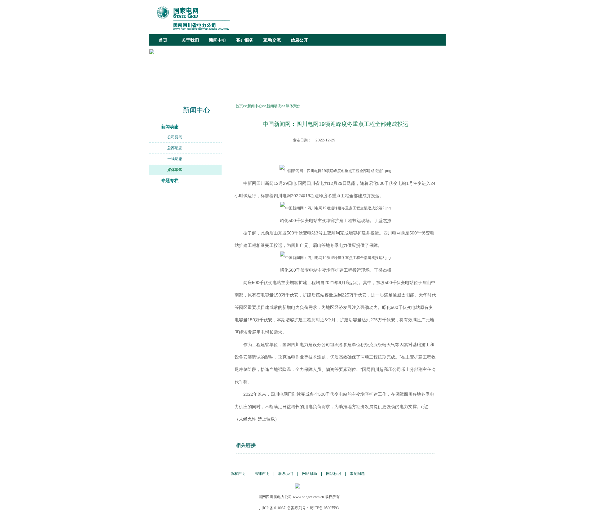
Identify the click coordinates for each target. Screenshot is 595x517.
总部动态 (174, 148)
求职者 (397, 12)
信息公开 (299, 40)
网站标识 (333, 473)
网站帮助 (309, 473)
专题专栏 (169, 180)
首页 (163, 40)
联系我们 (285, 473)
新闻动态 (169, 126)
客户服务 (244, 40)
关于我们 (190, 40)
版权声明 (238, 473)
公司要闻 (174, 137)
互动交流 (272, 40)
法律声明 (261, 473)
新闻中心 (217, 40)
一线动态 (174, 159)
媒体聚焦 (174, 169)
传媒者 (414, 12)
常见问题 (357, 473)
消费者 (379, 12)
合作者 (431, 12)
